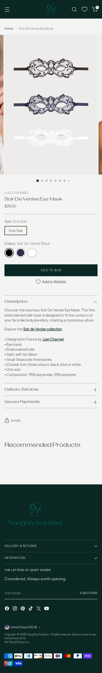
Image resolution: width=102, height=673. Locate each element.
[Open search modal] (74, 9)
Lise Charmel (16, 193)
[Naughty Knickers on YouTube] (47, 609)
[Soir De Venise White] (32, 252)
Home (8, 28)
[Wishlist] (84, 9)
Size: (15, 221)
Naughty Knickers (38, 634)
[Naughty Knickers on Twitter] (39, 609)
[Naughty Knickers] (51, 9)
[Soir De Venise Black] (9, 252)
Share (16, 421)
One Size (16, 230)
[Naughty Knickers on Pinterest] (23, 609)
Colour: (27, 243)
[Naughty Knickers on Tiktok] (31, 609)
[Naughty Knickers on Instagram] (15, 609)
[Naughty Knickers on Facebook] (7, 609)
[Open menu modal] (7, 9)
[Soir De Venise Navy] (20, 252)
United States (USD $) (23, 627)
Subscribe (89, 593)
